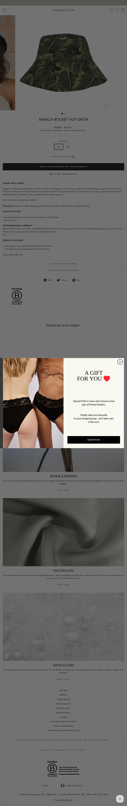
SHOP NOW (93, 439)
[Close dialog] (120, 361)
